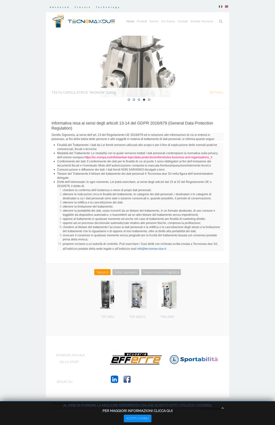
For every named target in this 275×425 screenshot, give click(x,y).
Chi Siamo (168, 21)
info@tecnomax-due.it (151, 248)
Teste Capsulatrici (126, 272)
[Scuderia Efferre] (136, 364)
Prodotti (142, 21)
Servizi (154, 21)
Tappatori (102, 272)
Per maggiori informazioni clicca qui (138, 411)
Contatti (183, 21)
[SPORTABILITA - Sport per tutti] (193, 363)
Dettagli (217, 92)
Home (130, 21)
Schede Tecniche (201, 21)
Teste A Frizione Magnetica (161, 272)
